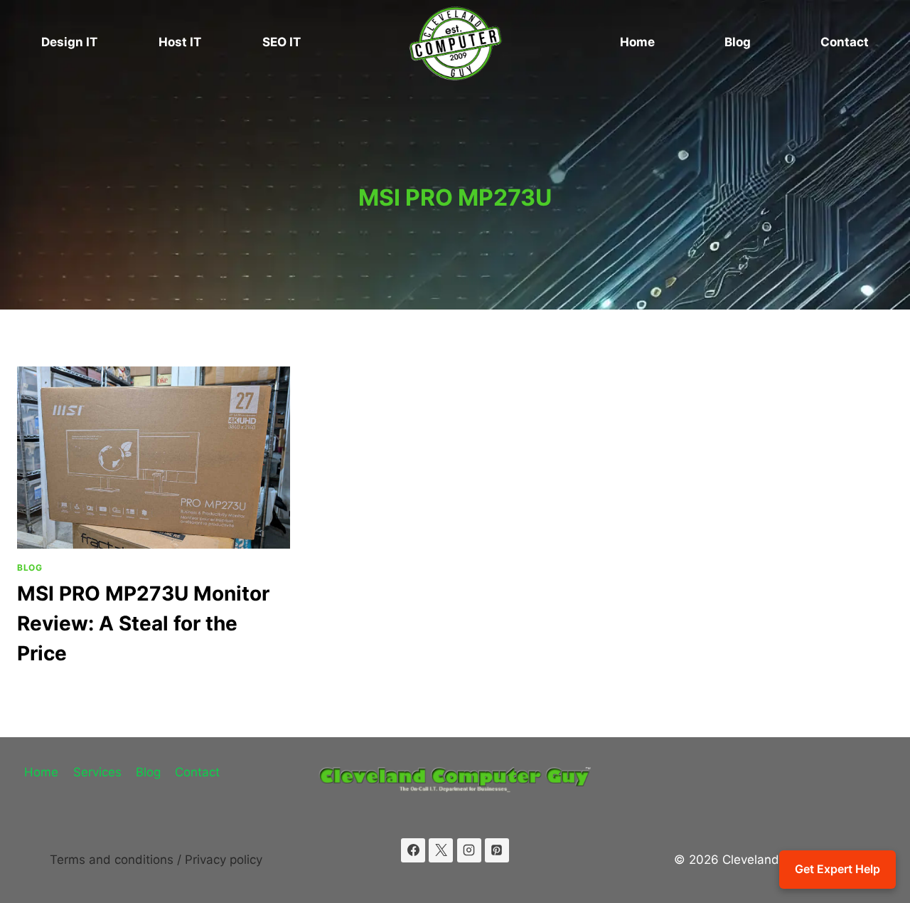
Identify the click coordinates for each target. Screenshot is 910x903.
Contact (844, 42)
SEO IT (281, 42)
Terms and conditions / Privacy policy (156, 859)
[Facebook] (413, 850)
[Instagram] (469, 850)
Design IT (69, 42)
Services (97, 772)
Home (637, 42)
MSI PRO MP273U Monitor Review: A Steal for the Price (143, 623)
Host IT (180, 42)
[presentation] (153, 457)
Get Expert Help (837, 869)
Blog (737, 42)
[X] (441, 850)
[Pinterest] (497, 850)
